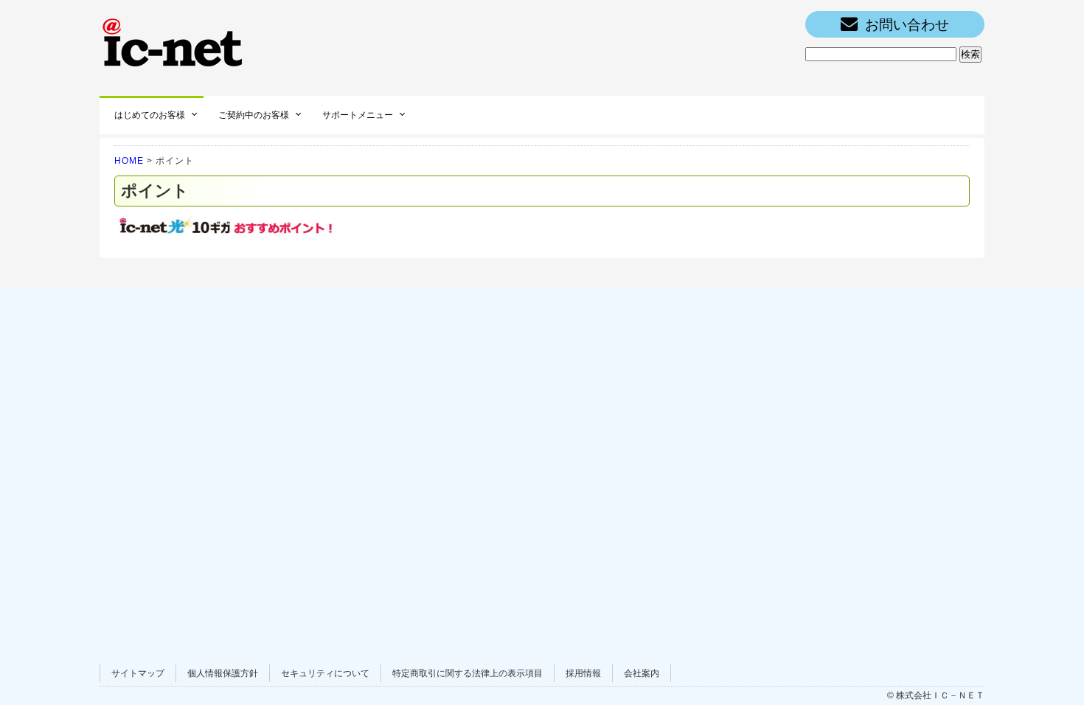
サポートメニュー (357, 115)
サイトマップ (137, 673)
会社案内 (641, 673)
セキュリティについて (325, 673)
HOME (129, 161)
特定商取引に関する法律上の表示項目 (467, 673)
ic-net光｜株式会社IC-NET (173, 40)
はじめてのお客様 (149, 115)
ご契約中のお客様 (253, 115)
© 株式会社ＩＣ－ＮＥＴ (935, 695)
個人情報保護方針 (222, 673)
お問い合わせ (907, 24)
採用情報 (583, 673)
